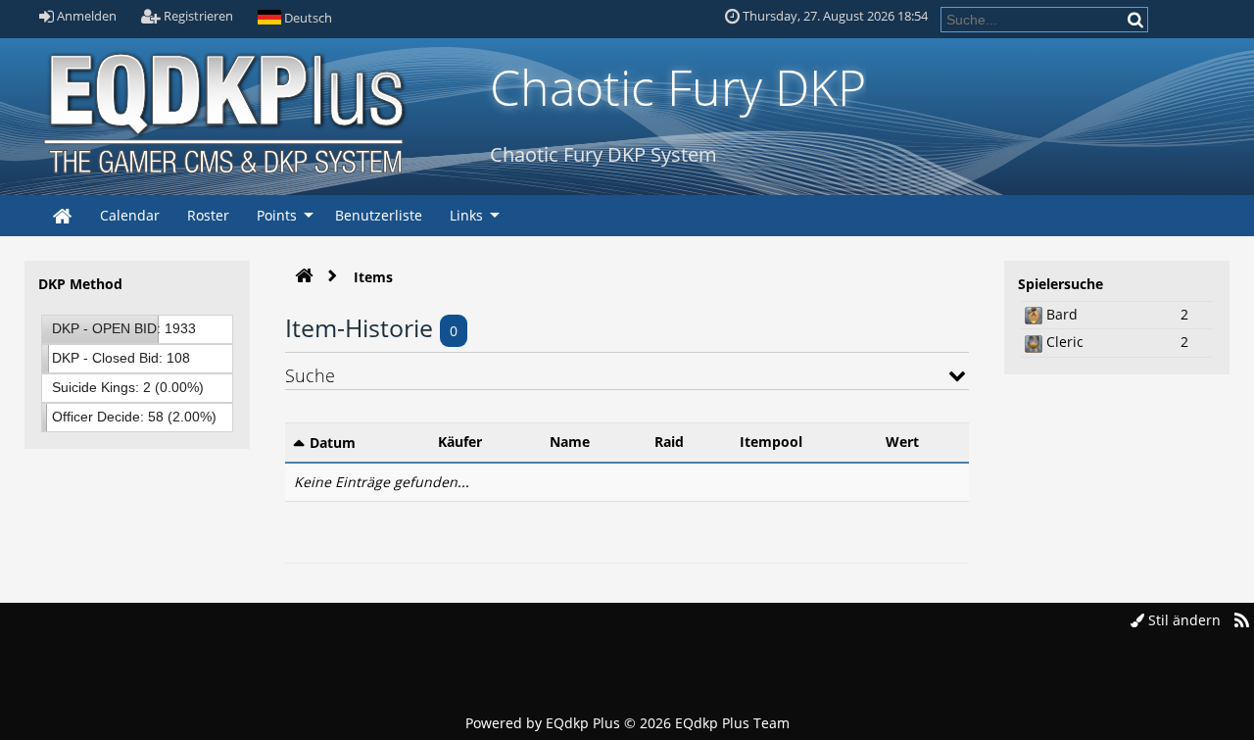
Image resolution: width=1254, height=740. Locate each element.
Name (570, 441)
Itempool (771, 441)
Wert (902, 441)
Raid (669, 441)
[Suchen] (1137, 19)
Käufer (460, 441)
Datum (333, 442)
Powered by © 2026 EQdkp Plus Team (627, 723)
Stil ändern (1182, 620)
